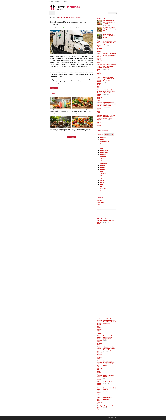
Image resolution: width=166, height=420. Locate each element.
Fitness (101, 144)
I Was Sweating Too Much (108, 382)
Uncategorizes (103, 188)
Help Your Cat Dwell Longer (108, 220)
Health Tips (102, 169)
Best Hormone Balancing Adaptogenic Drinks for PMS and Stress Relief (109, 79)
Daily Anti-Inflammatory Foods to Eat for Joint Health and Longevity (109, 42)
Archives (107, 134)
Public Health (65, 27)
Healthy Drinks (103, 174)
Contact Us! (51, 1)
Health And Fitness (104, 150)
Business (102, 139)
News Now (79, 13)
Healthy (101, 171)
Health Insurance (103, 161)
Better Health (103, 137)
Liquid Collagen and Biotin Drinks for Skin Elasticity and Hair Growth (109, 22)
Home (52, 13)
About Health (60, 13)
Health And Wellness (104, 152)
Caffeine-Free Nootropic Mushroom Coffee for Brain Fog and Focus (109, 36)
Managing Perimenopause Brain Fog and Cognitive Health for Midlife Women (109, 104)
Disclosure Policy (58, 1)
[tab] (100, 134)
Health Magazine (103, 163)
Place (86, 13)
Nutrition (102, 180)
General (101, 146)
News (101, 178)
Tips (92, 13)
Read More (54, 88)
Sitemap (65, 1)
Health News (102, 165)
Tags (112, 134)
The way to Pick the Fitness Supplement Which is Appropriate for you (108, 337)
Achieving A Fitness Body (108, 406)
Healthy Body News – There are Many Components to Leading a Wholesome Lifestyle (109, 348)
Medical (101, 176)
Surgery (101, 184)
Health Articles (103, 154)
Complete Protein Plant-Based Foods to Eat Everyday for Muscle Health (109, 66)
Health (101, 148)
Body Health (70, 13)
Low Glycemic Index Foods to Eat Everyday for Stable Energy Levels (109, 29)
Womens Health (103, 191)
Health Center (103, 156)
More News (71, 137)
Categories (100, 134)
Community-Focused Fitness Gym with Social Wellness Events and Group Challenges (109, 117)
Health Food (102, 159)
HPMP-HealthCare (114, 417)
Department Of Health (104, 141)
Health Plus (102, 167)
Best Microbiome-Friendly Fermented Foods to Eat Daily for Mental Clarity (109, 91)
